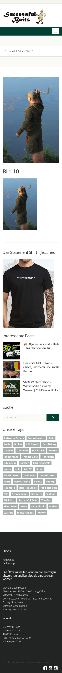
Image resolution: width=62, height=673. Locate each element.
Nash (7, 481)
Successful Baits (28, 500)
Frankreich (38, 450)
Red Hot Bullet (28, 487)
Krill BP (27, 469)
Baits (51, 438)
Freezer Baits (30, 456)
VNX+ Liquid (38, 506)
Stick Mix (9, 500)
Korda (7, 469)
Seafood (50, 494)
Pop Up (50, 481)
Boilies (18, 444)
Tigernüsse (10, 506)
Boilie (7, 444)
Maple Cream (11, 475)
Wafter (53, 506)
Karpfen (24, 463)
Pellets (38, 481)
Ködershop (8, 559)
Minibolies (29, 475)
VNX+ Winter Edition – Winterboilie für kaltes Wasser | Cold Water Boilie (40, 386)
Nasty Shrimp (22, 481)
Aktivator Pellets (14, 438)
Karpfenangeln (41, 463)
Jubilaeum (10, 463)
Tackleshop (9, 563)
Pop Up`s (9, 487)
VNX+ (23, 506)
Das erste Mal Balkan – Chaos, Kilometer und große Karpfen (41, 367)
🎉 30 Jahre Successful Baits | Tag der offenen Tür (41, 346)
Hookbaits (48, 456)
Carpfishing (49, 444)
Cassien (8, 450)
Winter (42, 512)
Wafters (8, 512)
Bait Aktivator (36, 438)
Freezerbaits (11, 456)
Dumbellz (22, 450)
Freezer (53, 450)
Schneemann (19, 494)
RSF (6, 494)
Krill (17, 469)
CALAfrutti (32, 444)
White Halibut (25, 512)
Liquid (39, 469)
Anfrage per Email (12, 641)
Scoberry (36, 494)
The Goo (46, 500)
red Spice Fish (48, 487)
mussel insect (48, 475)
